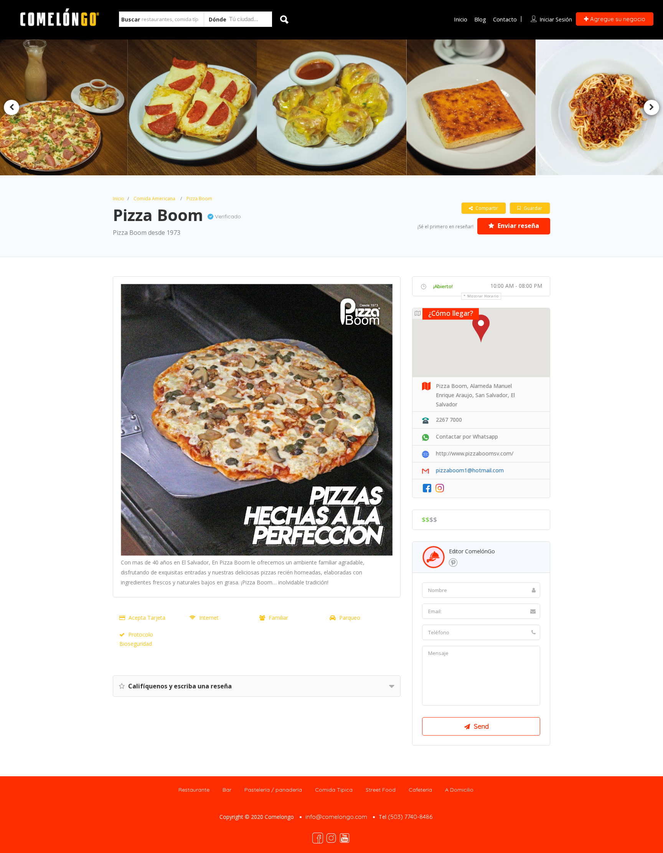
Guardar (532, 208)
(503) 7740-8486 (410, 816)
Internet (209, 617)
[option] (195, 107)
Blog (480, 19)
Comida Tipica (334, 789)
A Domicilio (459, 789)
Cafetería (420, 789)
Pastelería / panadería (273, 789)
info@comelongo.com (336, 816)
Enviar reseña (517, 225)
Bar (227, 789)
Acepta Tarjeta (147, 617)
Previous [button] (11, 107)
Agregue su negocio (617, 19)
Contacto (505, 19)
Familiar (278, 617)
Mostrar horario (483, 296)
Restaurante (193, 789)
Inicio (460, 19)
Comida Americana (154, 198)
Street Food (381, 789)
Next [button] (651, 107)
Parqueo (349, 617)
